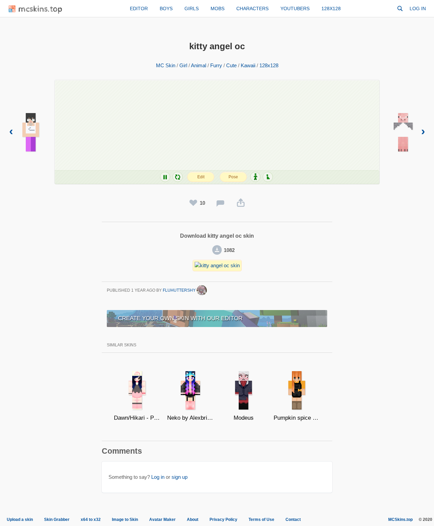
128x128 (331, 8)
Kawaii (248, 65)
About (192, 519)
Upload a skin (20, 519)
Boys (166, 8)
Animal (198, 65)
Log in (418, 8)
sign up (180, 477)
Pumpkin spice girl (297, 418)
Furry (216, 65)
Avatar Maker (162, 519)
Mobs (217, 8)
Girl (183, 65)
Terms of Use (261, 519)
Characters (252, 8)
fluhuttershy (180, 290)
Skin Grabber (57, 519)
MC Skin (165, 65)
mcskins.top (40, 9)
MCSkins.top (400, 519)
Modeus (244, 418)
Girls (191, 8)
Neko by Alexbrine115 (190, 418)
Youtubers (295, 8)
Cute (231, 65)
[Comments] (220, 203)
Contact (293, 519)
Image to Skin (125, 519)
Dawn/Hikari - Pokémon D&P (137, 418)
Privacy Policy (223, 519)
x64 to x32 (91, 519)
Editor (139, 8)
